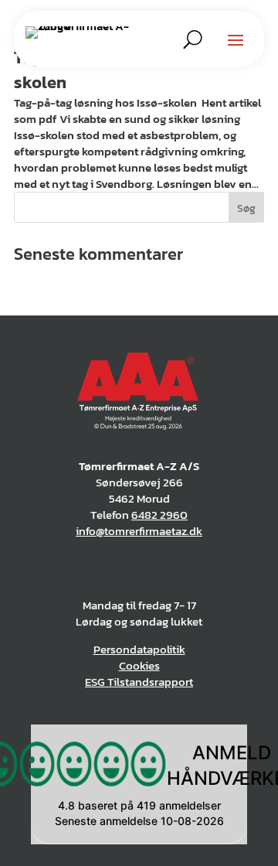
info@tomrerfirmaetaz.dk (139, 531)
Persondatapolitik (139, 649)
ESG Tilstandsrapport (139, 681)
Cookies (139, 665)
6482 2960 (159, 514)
